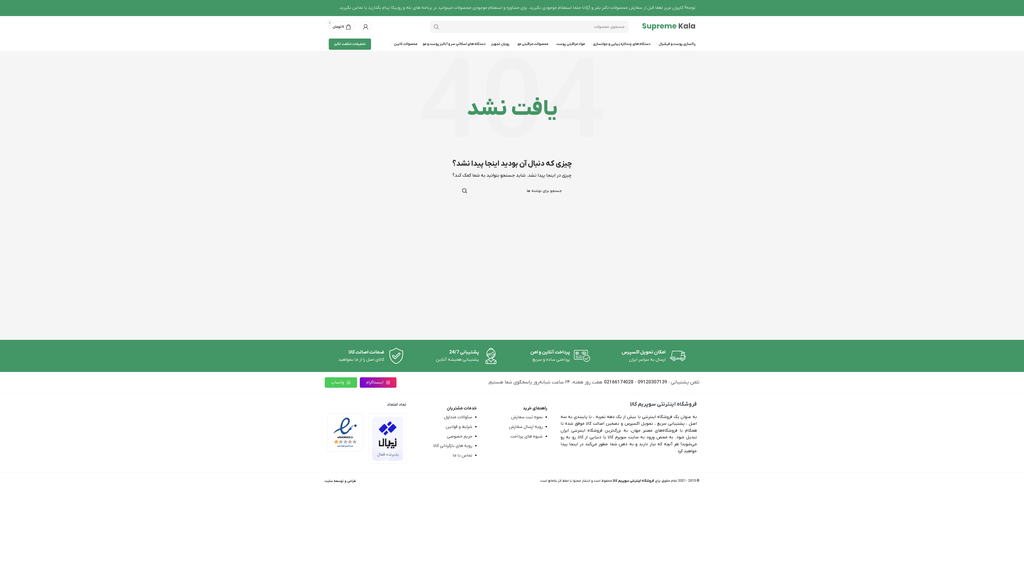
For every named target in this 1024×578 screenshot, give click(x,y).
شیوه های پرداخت (527, 436)
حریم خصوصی (459, 436)
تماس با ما (462, 455)
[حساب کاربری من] (365, 26)
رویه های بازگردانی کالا (452, 445)
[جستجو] (436, 27)
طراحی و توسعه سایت (340, 481)
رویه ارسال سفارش (526, 426)
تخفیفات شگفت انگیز (350, 44)
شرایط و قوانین (459, 426)
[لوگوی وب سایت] (669, 26)
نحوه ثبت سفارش (527, 417)
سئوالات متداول (458, 417)
